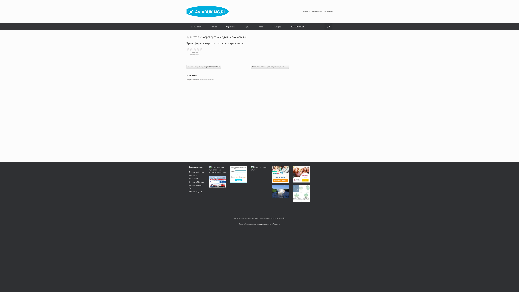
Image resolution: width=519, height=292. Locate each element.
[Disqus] (238, 120)
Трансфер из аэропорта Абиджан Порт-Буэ (269, 67)
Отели (214, 26)
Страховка (230, 26)
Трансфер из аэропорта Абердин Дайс (204, 67)
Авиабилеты (196, 26)
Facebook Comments (207, 79)
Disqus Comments (193, 79)
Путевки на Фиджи (196, 172)
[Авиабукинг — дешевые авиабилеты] (208, 11)
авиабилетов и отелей (265, 224)
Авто (261, 26)
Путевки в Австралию (193, 177)
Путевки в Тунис (195, 191)
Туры (247, 26)
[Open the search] (328, 26)
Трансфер (276, 26)
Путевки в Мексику (196, 182)
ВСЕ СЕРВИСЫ (297, 26)
